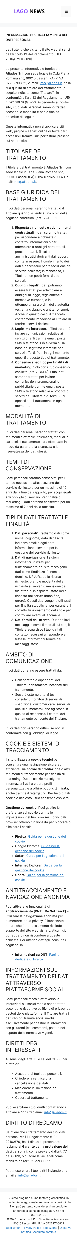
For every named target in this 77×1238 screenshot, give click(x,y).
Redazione (50, 1228)
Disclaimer (13, 1228)
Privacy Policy (31, 1228)
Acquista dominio (44, 1232)
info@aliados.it (51, 83)
